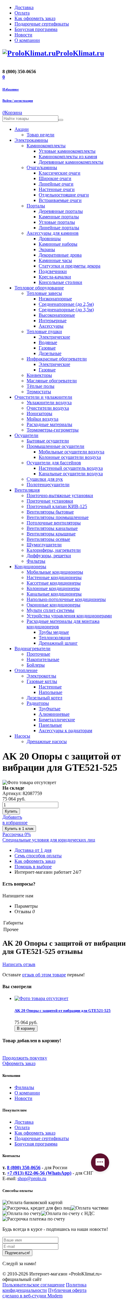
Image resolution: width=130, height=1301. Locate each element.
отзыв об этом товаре (44, 974)
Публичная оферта (67, 1290)
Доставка (24, 1122)
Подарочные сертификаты (42, 1138)
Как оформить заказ (35, 1132)
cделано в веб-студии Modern (32, 1295)
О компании (27, 1092)
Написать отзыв (18, 964)
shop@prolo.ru (32, 1178)
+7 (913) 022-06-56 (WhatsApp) (39, 1173)
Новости (23, 1098)
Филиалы (24, 1087)
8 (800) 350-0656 (24, 1167)
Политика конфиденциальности (44, 1287)
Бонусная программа (36, 1143)
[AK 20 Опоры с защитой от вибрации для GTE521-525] (41, 998)
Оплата (22, 1127)
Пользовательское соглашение (33, 1284)
